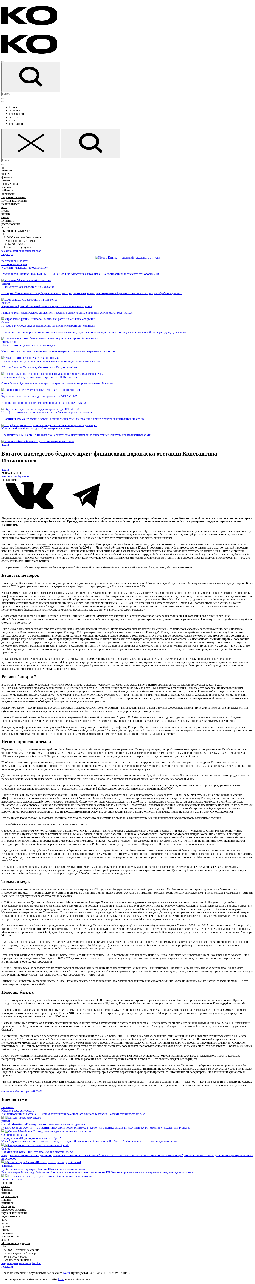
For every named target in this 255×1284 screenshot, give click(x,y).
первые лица (17, 113)
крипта (5, 213)
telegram (6, 250)
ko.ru (61, 1279)
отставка (7, 1091)
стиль (12, 120)
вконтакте (25, 250)
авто (4, 207)
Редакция (7, 254)
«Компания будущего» (15, 230)
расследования (10, 224)
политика (7, 220)
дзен (15, 250)
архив (5, 227)
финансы (15, 110)
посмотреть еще (11, 1179)
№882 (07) (36, 1091)
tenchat (36, 250)
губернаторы (21, 1091)
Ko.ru (66, 1273)
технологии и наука (14, 264)
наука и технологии (14, 200)
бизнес (13, 107)
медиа (5, 210)
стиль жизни (9, 341)
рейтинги (7, 190)
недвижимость (10, 203)
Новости (22, 260)
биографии (16, 123)
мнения (13, 117)
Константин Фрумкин (15, 476)
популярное (8, 260)
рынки (5, 180)
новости (6, 170)
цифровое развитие (13, 197)
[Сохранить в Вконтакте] (29, 508)
